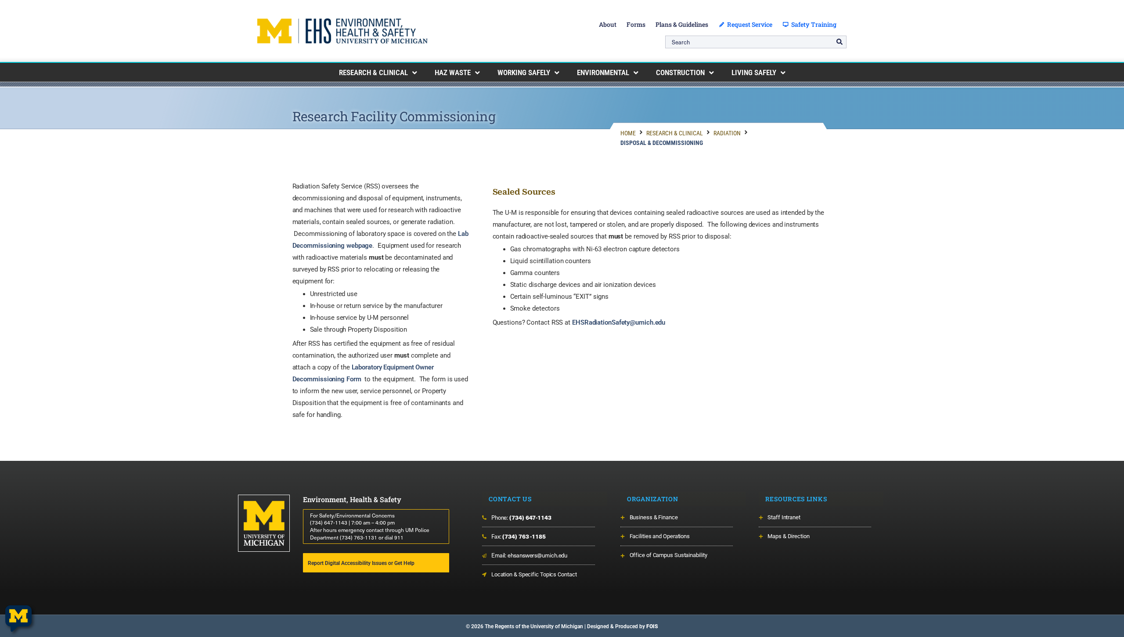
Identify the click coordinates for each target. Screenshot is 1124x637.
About (607, 24)
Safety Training (812, 24)
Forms (636, 24)
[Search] (756, 42)
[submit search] (839, 41)
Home (628, 133)
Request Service (748, 24)
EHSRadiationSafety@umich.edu (618, 322)
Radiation (727, 133)
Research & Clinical (674, 133)
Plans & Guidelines (682, 24)
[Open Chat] (18, 619)
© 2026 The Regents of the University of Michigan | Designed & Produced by (562, 626)
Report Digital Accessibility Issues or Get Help (361, 563)
